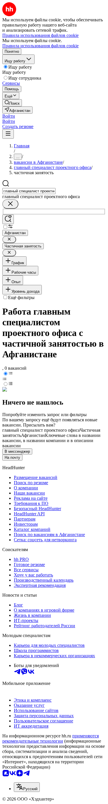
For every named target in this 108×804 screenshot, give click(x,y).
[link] (12, 102)
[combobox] (29, 191)
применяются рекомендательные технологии (50, 738)
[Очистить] (10, 204)
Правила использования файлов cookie (40, 45)
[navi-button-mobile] (8, 134)
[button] (8, 116)
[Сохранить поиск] (8, 219)
